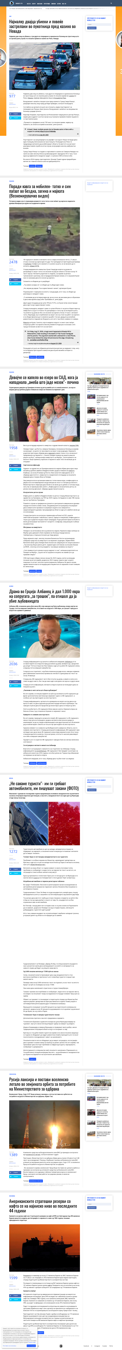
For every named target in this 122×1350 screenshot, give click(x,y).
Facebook (86, 1346)
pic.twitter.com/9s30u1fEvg (39, 340)
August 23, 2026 (56, 343)
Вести (29, 4)
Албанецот (69, 662)
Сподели (15, 113)
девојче (32, 571)
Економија (12, 1196)
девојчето (52, 453)
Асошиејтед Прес (60, 98)
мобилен (28, 264)
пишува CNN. (74, 445)
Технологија (12, 1074)
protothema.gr (42, 751)
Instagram (97, 1346)
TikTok (111, 1346)
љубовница (42, 763)
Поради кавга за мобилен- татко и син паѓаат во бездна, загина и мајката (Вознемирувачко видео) (40, 191)
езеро (39, 571)
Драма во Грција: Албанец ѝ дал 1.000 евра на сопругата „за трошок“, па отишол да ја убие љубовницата (44, 596)
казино (71, 96)
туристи (36, 878)
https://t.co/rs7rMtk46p (48, 131)
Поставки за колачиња (9, 1346)
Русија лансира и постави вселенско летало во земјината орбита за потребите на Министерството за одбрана (36, 8)
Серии (59, 4)
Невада (30, 98)
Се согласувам (31, 1346)
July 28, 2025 (44, 135)
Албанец (33, 763)
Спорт (34, 4)
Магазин (39, 4)
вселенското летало (33, 1155)
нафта (50, 1285)
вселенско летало (36, 1181)
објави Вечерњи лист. (38, 865)
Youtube (104, 1346)
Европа (11, 778)
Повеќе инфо (32, 1342)
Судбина (11, 181)
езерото (71, 471)
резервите (39, 1333)
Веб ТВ (64, 4)
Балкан (11, 586)
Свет (10, 16)
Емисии (53, 4)
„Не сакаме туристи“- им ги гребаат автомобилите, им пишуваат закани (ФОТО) (44, 785)
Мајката (26, 322)
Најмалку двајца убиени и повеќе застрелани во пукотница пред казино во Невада (42, 26)
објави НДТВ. (34, 266)
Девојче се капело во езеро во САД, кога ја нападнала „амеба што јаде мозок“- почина (44, 379)
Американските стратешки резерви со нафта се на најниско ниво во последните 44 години (43, 1206)
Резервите (27, 1276)
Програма (47, 4)
